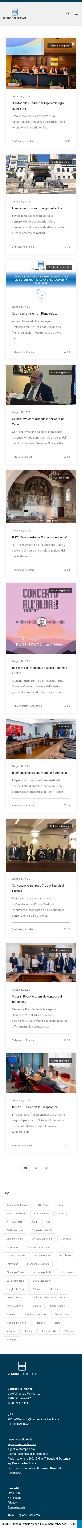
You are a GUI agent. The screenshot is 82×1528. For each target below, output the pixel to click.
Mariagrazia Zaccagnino (28, 705)
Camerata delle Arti (42, 1230)
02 (36, 1168)
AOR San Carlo (42, 1213)
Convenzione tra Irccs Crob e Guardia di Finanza (38, 888)
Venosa (69, 1331)
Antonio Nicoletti (15, 1213)
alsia (61, 1205)
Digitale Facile (43, 1255)
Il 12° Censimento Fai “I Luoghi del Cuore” (40, 537)
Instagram (67, 1272)
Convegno (12, 1247)
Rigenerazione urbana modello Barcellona (39, 773)
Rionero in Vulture (16, 1322)
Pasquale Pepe (14, 1306)
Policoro (36, 1306)
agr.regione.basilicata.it (22, 1444)
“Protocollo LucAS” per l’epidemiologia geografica (38, 106)
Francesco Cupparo (38, 1263)
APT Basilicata (14, 1221)
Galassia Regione (59, 45)
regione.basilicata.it (20, 1439)
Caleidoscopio (14, 1230)
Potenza (10, 1314)
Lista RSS (14, 1493)
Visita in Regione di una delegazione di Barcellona (37, 998)
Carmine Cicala (14, 1238)
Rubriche (40, 1322)
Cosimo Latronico (16, 1255)
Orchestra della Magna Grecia (48, 1297)
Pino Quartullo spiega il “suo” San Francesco (34, 1524)
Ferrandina (12, 1263)
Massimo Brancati (25, 246)
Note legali (14, 1498)
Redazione (14, 1473)
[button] (76, 13)
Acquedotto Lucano (17, 1205)
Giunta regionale (60, 161)
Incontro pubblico (43, 1272)
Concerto (66, 1238)
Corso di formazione (38, 1247)
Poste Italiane (57, 1306)
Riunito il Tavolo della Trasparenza (35, 1107)
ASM (34, 1221)
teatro (57, 1322)
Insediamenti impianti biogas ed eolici (37, 208)
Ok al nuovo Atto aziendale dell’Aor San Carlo (38, 421)
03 (46, 1168)
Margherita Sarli (15, 1289)
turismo (10, 1331)
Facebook (65, 1255)
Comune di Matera (42, 1238)
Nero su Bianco (14, 1297)
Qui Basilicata (61, 477)
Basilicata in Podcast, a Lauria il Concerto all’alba (39, 670)
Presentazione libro (35, 1314)
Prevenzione (61, 1314)
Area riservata (16, 1507)
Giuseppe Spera (15, 1272)
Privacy (12, 1502)
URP (10, 1414)
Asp (48, 1221)
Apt (61, 1213)
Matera (37, 1289)
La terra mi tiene (15, 1280)
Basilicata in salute (59, 267)
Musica (54, 1289)
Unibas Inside (48, 1331)
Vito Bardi (11, 1339)
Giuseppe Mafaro (25, 141)
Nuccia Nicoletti (24, 457)
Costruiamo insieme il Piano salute (35, 313)
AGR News (64, 726)
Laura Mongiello (42, 1280)
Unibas (28, 1331)
